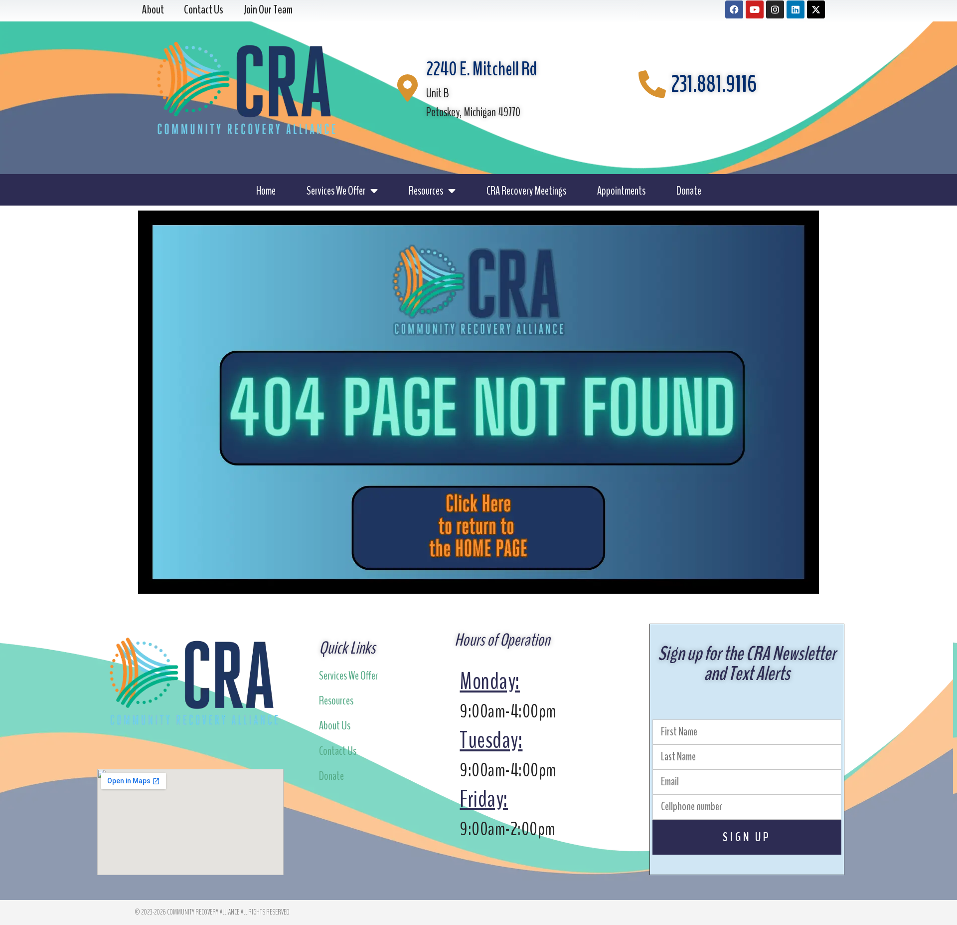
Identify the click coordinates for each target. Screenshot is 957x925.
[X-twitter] (816, 9)
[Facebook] (734, 9)
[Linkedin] (795, 9)
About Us (334, 725)
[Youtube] (755, 9)
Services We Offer (336, 191)
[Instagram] (775, 9)
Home (266, 191)
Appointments (621, 191)
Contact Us (337, 751)
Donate (688, 191)
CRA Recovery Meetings (526, 191)
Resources (426, 191)
